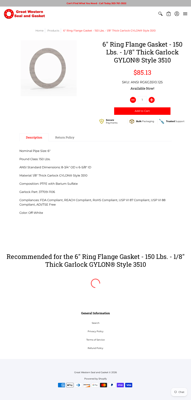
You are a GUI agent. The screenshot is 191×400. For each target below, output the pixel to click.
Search (95, 323)
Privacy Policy (96, 331)
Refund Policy (95, 348)
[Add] (152, 100)
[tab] (34, 137)
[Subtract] (133, 100)
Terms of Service (95, 339)
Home (39, 30)
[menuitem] (160, 14)
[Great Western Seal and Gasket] (24, 14)
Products (53, 30)
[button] (160, 14)
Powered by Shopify (95, 378)
